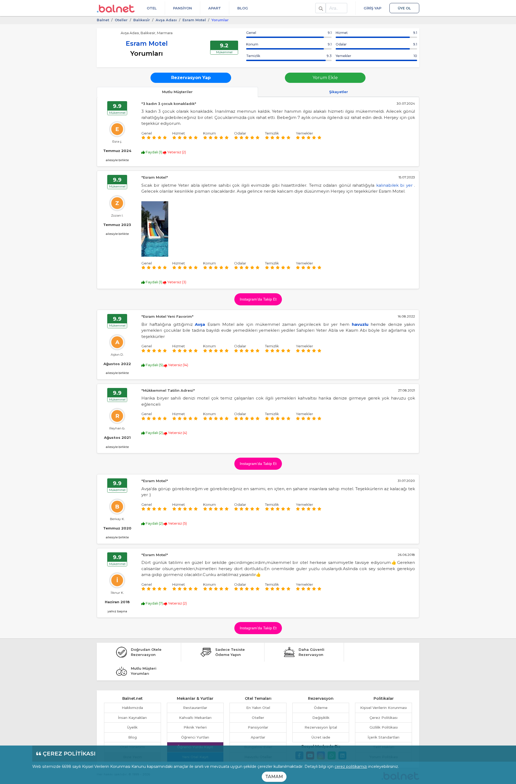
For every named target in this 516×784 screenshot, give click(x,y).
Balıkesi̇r (141, 20)
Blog (242, 8)
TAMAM (274, 776)
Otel (152, 8)
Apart (214, 8)
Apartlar (258, 737)
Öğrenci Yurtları (195, 737)
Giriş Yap (372, 8)
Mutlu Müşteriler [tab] (177, 92)
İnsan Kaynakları (132, 717)
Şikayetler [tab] (338, 92)
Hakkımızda (132, 707)
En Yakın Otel (258, 707)
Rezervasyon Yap (191, 77)
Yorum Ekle (325, 77)
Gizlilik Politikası (384, 727)
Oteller (121, 20)
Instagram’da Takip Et (258, 299)
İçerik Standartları (383, 737)
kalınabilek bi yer (394, 185)
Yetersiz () (176, 152)
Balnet (103, 20)
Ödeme (321, 707)
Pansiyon (182, 8)
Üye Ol (404, 8)
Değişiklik (320, 717)
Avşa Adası (166, 20)
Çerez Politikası (383, 717)
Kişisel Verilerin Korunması (383, 707)
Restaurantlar (195, 707)
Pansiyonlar (258, 727)
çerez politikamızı (351, 766)
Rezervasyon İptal (320, 727)
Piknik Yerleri (195, 727)
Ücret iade (320, 737)
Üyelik (132, 727)
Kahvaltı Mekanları (195, 717)
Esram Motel (194, 20)
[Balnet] (116, 8)
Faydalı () (154, 152)
